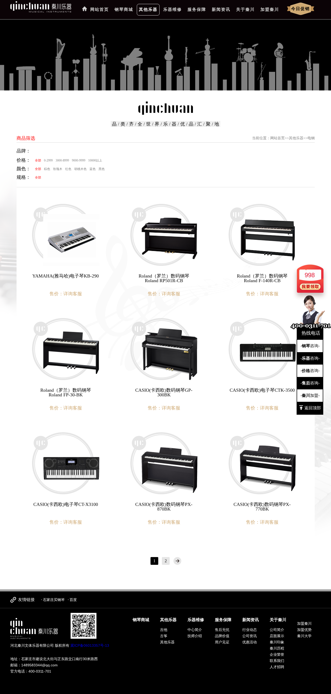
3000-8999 (62, 160)
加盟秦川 (269, 9)
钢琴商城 (124, 9)
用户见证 (222, 642)
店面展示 (277, 636)
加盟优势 (304, 630)
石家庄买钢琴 (54, 600)
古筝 (163, 636)
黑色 (102, 169)
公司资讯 (249, 636)
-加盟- (310, 395)
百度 (73, 600)
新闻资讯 (221, 9)
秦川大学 (304, 636)
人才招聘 (277, 667)
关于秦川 (245, 9)
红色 (68, 169)
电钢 (311, 138)
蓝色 (92, 169)
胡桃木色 (80, 169)
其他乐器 (148, 9)
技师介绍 (194, 636)
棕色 (47, 169)
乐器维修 (172, 9)
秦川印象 (277, 642)
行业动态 (249, 630)
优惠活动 (249, 642)
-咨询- (310, 346)
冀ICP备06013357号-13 (89, 645)
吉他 (163, 630)
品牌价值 (222, 636)
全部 (38, 160)
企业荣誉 (277, 654)
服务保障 (196, 9)
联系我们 (277, 661)
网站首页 (99, 9)
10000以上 (95, 160)
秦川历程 (277, 648)
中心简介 (194, 630)
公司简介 (277, 630)
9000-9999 (78, 160)
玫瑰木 (57, 169)
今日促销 (300, 8)
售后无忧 (222, 630)
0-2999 (48, 160)
